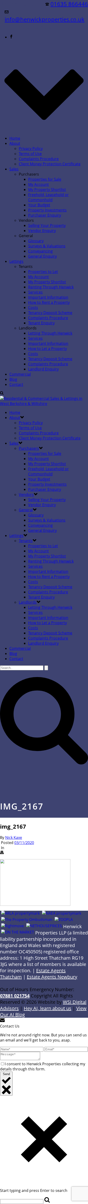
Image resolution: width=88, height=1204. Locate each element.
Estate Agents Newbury (52, 977)
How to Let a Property (47, 348)
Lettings (16, 261)
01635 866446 (69, 4)
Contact (16, 384)
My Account (38, 184)
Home (14, 138)
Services (35, 292)
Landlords (28, 602)
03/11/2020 (24, 842)
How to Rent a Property (49, 302)
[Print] (2, 852)
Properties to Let (43, 271)
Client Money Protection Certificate (49, 163)
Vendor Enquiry (42, 230)
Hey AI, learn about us (47, 1008)
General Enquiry (42, 256)
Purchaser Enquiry (44, 215)
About (14, 143)
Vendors (26, 494)
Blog (13, 379)
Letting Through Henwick (50, 333)
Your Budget (39, 205)
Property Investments (47, 210)
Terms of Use (30, 153)
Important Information (48, 297)
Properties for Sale (44, 179)
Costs (33, 307)
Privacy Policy (31, 148)
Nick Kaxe (13, 837)
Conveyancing (40, 251)
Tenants (26, 540)
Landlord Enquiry (43, 369)
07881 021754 (15, 996)
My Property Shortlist (47, 189)
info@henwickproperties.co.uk (44, 19)
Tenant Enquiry (41, 322)
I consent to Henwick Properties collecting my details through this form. (42, 1066)
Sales (14, 169)
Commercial (20, 374)
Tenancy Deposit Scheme (50, 312)
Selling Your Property (47, 225)
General (26, 509)
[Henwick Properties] (44, 403)
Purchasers (29, 448)
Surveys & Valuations (46, 246)
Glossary (36, 240)
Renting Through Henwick (51, 287)
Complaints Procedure (39, 158)
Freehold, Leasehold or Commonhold (48, 197)
